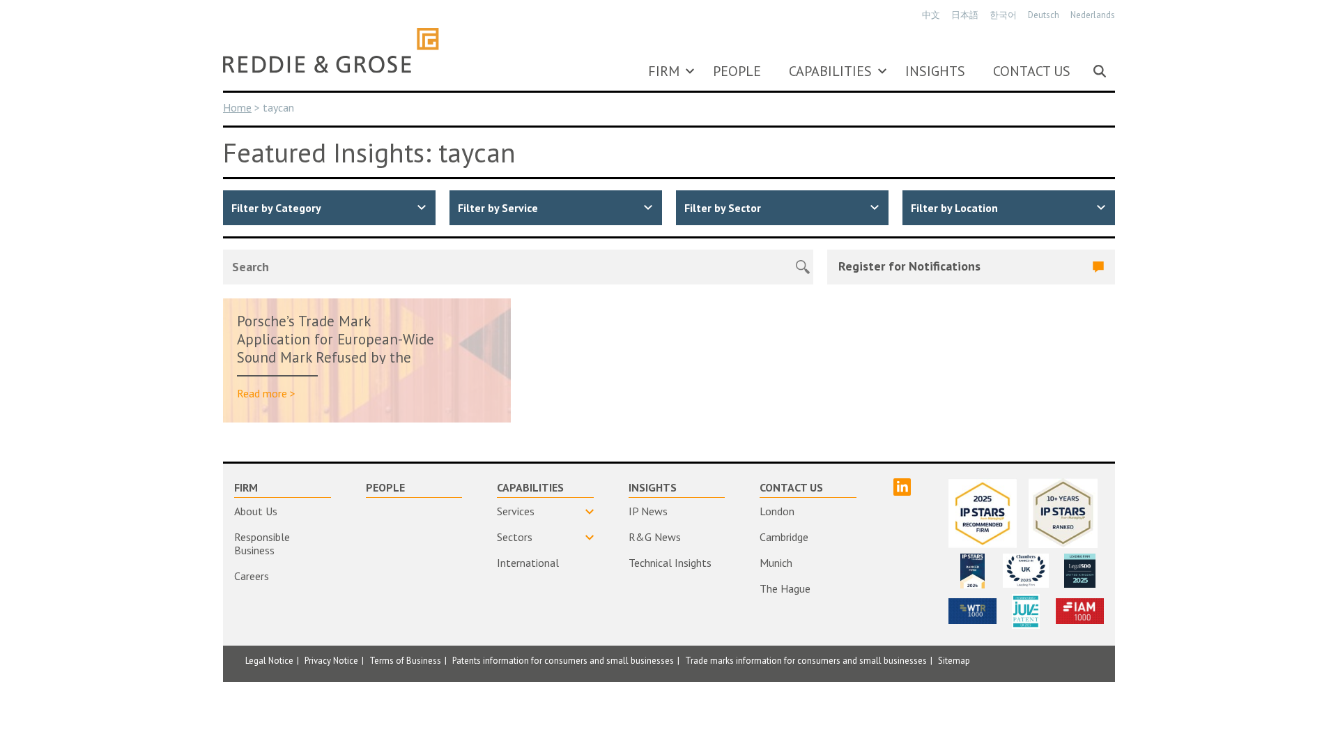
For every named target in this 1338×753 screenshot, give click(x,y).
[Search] (1099, 71)
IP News (648, 511)
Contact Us (1031, 71)
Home (237, 107)
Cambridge (784, 537)
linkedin (902, 487)
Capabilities (830, 71)
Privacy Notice (331, 661)
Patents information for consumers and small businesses (563, 661)
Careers (251, 576)
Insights (935, 71)
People (737, 71)
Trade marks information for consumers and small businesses (806, 661)
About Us (255, 511)
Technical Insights (670, 563)
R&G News (655, 537)
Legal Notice (269, 661)
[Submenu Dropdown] (690, 71)
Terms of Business (405, 661)
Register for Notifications (909, 266)
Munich (776, 563)
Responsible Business (262, 543)
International (528, 563)
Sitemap (954, 661)
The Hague (785, 588)
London (777, 511)
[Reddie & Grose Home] (331, 50)
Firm (663, 71)
